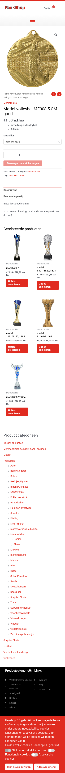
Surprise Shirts (18, 597)
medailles (13, 175)
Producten (16, 93)
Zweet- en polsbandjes (22, 634)
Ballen (13, 476)
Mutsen (14, 560)
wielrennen (9, 658)
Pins (12, 565)
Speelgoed (15, 592)
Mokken (14, 549)
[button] (32, 20)
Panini (17, 539)
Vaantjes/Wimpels (20, 613)
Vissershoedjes (18, 618)
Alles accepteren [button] (47, 766)
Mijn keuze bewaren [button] (19, 766)
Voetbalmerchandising (15, 652)
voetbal (7, 646)
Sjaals (13, 581)
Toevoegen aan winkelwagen (23, 163)
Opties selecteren (14, 283)
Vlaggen (14, 623)
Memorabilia (29, 93)
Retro (13, 570)
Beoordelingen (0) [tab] (13, 196)
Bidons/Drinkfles (19, 486)
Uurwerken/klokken (20, 607)
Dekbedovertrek (18, 497)
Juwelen (14, 513)
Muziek (7, 454)
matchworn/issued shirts (23, 529)
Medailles (8, 135)
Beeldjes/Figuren (19, 481)
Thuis (13, 602)
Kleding (14, 518)
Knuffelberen (17, 523)
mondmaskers (18, 554)
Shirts (17, 544)
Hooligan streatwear (21, 508)
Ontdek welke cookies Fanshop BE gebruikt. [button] (32, 745)
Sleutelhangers (18, 586)
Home (6, 93)
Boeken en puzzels (13, 443)
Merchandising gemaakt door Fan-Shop (24, 449)
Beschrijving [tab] (10, 190)
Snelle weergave (17, 258)
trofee (21, 175)
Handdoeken (17, 502)
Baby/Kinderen (18, 470)
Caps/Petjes (17, 492)
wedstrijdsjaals (18, 628)
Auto (13, 465)
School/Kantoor (19, 576)
